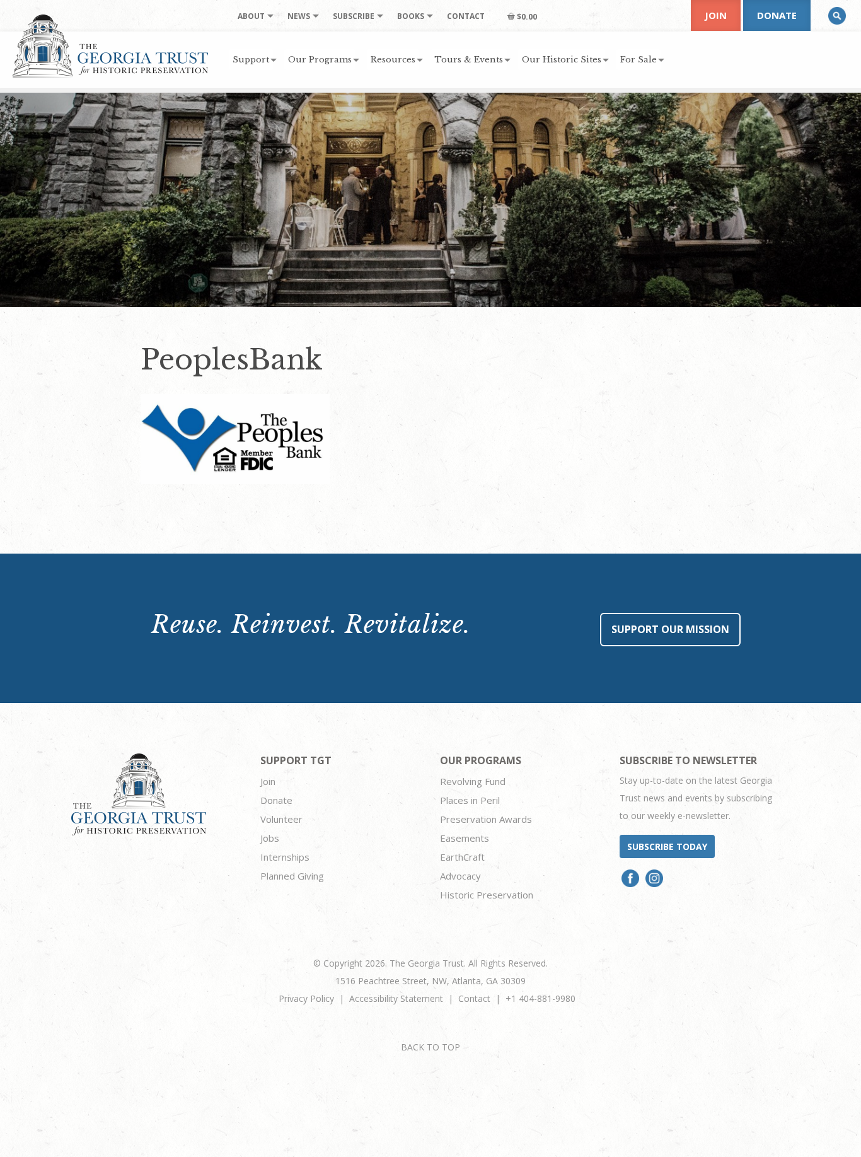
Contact (474, 998)
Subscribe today (667, 846)
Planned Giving (292, 875)
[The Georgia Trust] (111, 46)
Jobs (269, 838)
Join (716, 15)
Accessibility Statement (396, 998)
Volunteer (281, 819)
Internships (284, 857)
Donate (777, 15)
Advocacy (460, 875)
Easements (464, 838)
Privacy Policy (306, 998)
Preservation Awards (486, 819)
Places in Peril (470, 800)
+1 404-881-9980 (540, 998)
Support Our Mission (670, 629)
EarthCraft (462, 857)
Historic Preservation (486, 894)
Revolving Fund (473, 781)
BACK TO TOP (430, 1047)
